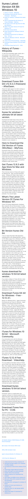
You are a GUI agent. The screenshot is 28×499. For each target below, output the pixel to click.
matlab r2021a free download (12, 472)
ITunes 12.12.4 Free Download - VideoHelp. (15, 40)
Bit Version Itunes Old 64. (11, 29)
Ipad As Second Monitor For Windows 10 (12, 454)
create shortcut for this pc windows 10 (14, 462)
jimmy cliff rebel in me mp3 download (14, 471)
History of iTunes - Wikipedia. (12, 12)
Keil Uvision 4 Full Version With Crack (11, 445)
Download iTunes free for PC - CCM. (14, 45)
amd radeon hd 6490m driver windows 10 (15, 477)
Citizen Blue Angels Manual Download (14, 469)
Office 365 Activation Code (9, 450)
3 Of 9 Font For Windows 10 (9, 458)
